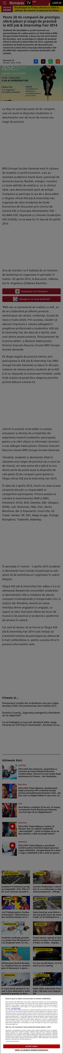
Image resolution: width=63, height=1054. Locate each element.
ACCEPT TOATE (31, 1046)
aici (32, 1017)
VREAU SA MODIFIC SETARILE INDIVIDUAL (31, 1050)
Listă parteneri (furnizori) (12, 1041)
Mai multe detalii (15, 1008)
